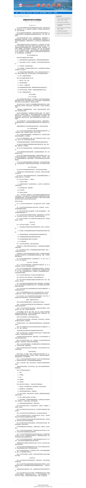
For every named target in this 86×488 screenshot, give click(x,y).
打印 (38, 21)
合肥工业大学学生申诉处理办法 (63, 22)
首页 (16, 16)
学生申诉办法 (26, 16)
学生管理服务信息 (20, 16)
